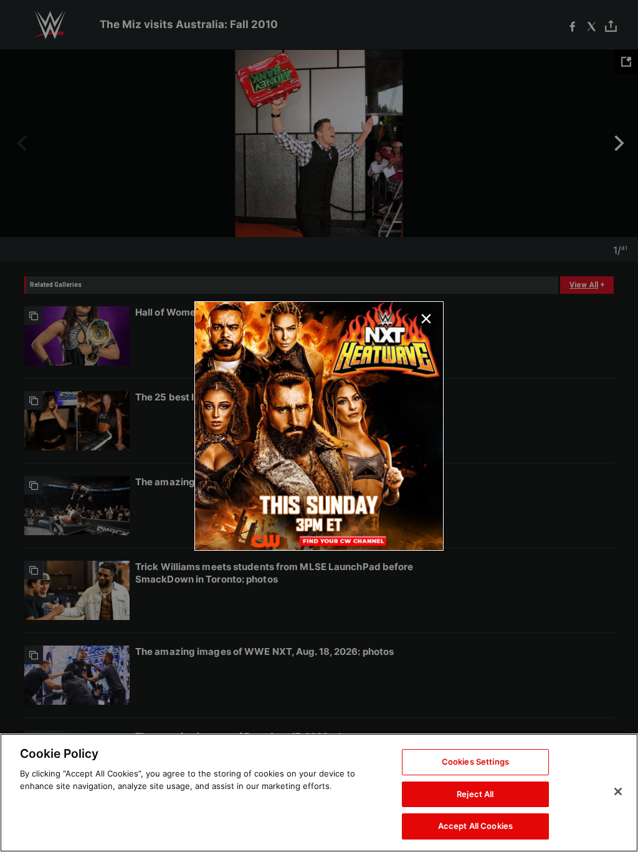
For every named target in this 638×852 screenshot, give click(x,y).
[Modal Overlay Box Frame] (319, 426)
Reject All (475, 794)
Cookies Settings (475, 762)
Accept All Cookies (475, 826)
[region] (319, 792)
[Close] (618, 791)
